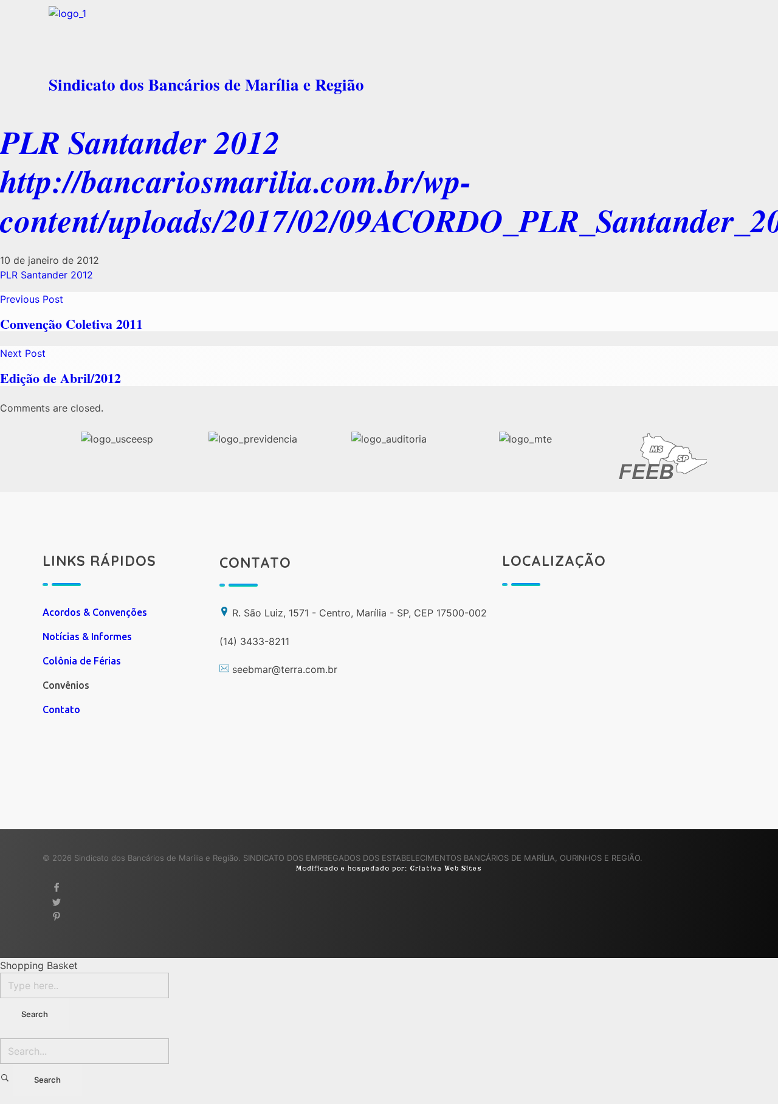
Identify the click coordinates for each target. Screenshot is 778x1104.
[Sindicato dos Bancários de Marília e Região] (216, 36)
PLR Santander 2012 (140, 141)
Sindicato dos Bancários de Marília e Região (206, 84)
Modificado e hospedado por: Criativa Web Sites (389, 868)
